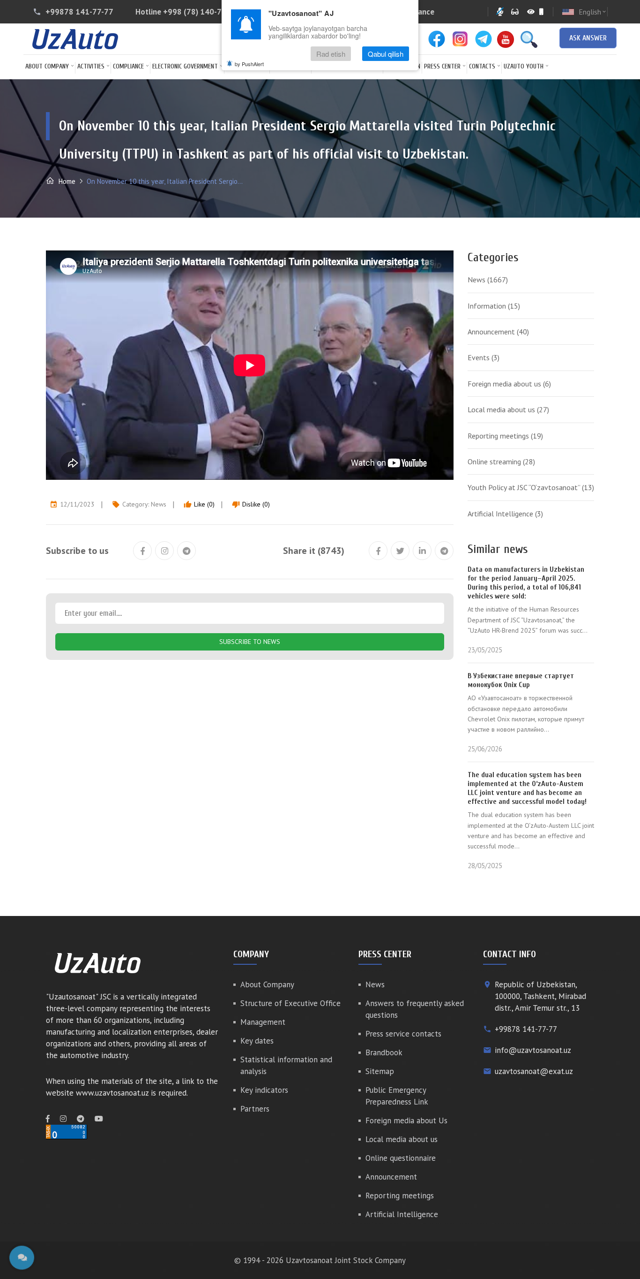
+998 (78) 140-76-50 (200, 12)
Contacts (482, 66)
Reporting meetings (505, 435)
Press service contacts (403, 1034)
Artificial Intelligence (505, 513)
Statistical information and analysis (286, 1065)
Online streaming (501, 461)
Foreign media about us (509, 383)
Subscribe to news (249, 641)
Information (494, 305)
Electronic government (185, 66)
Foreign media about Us (406, 1120)
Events (483, 357)
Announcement (498, 331)
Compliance (128, 66)
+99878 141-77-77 (79, 12)
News (158, 504)
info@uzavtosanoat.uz (533, 1050)
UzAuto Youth (523, 66)
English (593, 11)
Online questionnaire (400, 1158)
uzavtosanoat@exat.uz (534, 1071)
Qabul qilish (385, 54)
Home (66, 181)
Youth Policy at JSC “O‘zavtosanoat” (531, 487)
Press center (442, 66)
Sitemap (379, 1071)
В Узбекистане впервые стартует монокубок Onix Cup (521, 680)
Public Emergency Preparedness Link (396, 1096)
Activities (90, 66)
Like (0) (199, 504)
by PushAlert (249, 64)
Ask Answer (588, 38)
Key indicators (264, 1090)
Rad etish (330, 54)
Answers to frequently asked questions (414, 1009)
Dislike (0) (251, 504)
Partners (254, 1109)
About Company (47, 66)
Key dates (257, 1041)
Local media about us (508, 409)
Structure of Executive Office (290, 1003)
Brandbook (383, 1052)
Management (262, 1022)
